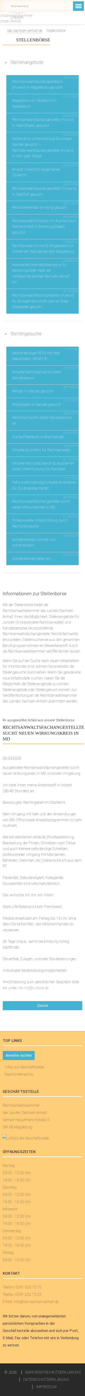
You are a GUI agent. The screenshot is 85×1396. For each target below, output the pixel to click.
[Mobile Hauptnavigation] (78, 6)
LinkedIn (16, 17)
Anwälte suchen (19, 1055)
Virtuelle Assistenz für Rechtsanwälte (41, 450)
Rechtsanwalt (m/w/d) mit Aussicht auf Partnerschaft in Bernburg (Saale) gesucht (44, 227)
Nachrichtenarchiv (19, 1074)
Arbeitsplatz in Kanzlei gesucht (36, 404)
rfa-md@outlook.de (33, 988)
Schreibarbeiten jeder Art (31, 558)
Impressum (46, 1387)
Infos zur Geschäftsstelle (24, 1067)
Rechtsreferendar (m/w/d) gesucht (39, 207)
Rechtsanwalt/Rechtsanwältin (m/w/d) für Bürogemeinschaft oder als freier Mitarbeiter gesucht (43, 301)
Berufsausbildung (19, 6)
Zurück (42, 1005)
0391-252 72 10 (46, 6)
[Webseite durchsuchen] (64, 6)
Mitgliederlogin (56, 6)
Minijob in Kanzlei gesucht (32, 391)
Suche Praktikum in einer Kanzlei (38, 437)
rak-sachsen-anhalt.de (24, 31)
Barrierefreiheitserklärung (53, 1372)
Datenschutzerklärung (46, 1379)
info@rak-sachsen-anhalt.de (36, 6)
